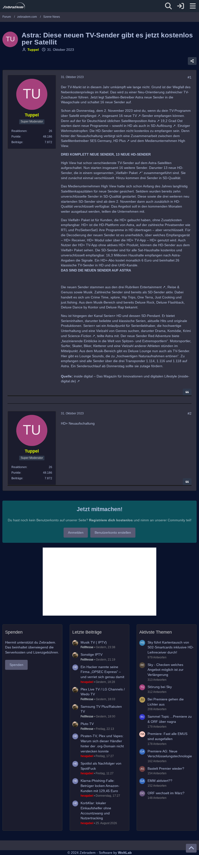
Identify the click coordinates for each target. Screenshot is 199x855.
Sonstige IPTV (91, 654)
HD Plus (119, 141)
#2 (189, 413)
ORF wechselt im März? (166, 793)
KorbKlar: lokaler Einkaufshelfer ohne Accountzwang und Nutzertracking (96, 810)
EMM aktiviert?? (160, 781)
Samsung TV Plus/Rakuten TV (101, 709)
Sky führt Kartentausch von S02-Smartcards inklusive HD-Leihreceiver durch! (171, 647)
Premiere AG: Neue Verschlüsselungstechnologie (170, 753)
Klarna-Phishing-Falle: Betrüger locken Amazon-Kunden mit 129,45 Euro (100, 786)
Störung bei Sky (160, 687)
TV (135, 116)
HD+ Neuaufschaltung (78, 423)
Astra (152, 121)
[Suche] (168, 6)
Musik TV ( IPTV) (94, 642)
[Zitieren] (187, 392)
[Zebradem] (13, 6)
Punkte (16, 136)
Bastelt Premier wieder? (166, 768)
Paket (133, 173)
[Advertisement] (99, 582)
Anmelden (75, 532)
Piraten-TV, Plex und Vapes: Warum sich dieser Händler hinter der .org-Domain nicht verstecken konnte (102, 743)
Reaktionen (19, 131)
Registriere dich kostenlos (111, 520)
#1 (189, 77)
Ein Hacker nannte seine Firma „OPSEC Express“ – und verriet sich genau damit (102, 672)
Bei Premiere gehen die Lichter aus (166, 701)
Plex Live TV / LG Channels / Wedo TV (103, 691)
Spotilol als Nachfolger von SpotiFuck (101, 765)
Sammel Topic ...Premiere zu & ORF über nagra (170, 719)
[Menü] (193, 6)
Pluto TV (87, 724)
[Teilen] (192, 61)
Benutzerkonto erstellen (113, 532)
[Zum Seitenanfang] (191, 848)
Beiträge (17, 142)
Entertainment (151, 287)
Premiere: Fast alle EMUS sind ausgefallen (167, 736)
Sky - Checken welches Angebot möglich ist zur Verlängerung (165, 670)
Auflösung (164, 126)
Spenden (16, 665)
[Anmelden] (180, 6)
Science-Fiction (79, 336)
